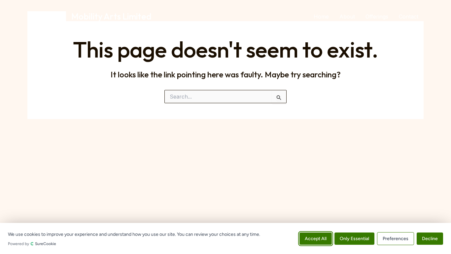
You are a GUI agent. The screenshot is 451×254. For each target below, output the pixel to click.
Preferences (395, 238)
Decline (430, 238)
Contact (408, 16)
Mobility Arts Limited (111, 16)
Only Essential (354, 238)
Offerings (376, 16)
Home (321, 16)
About (347, 16)
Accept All (316, 238)
